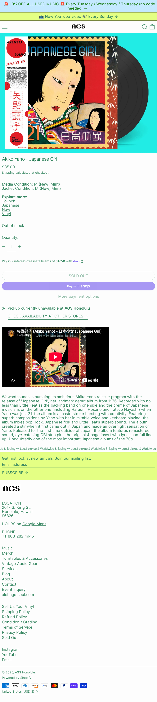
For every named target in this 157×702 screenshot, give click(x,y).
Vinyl (6, 213)
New (6, 209)
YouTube (10, 655)
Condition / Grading (19, 622)
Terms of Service (17, 627)
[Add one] (19, 246)
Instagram (11, 649)
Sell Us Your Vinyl (18, 606)
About (7, 579)
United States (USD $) (18, 691)
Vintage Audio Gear (19, 563)
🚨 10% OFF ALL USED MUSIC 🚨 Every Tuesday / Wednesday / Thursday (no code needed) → (79, 6)
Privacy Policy (14, 632)
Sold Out (10, 637)
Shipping (8, 172)
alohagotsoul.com (18, 594)
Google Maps (34, 524)
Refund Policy (14, 617)
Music (7, 548)
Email (6, 660)
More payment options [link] (78, 296)
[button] (144, 27)
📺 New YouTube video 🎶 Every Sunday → (78, 16)
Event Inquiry (14, 589)
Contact (9, 584)
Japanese (10, 205)
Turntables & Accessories (25, 558)
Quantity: (10, 237)
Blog (6, 574)
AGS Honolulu (25, 672)
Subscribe (12, 472)
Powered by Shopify (16, 678)
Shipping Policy (16, 611)
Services (9, 568)
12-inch (8, 201)
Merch (7, 553)
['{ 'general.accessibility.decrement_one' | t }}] (3, 246)
